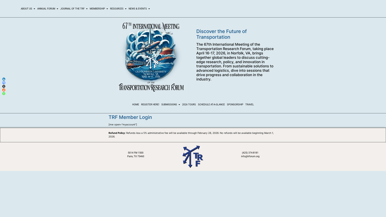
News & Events (138, 8)
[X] (3, 86)
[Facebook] (3, 82)
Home (135, 104)
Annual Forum (46, 8)
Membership (97, 8)
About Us (26, 8)
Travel (249, 104)
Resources (116, 8)
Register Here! (150, 104)
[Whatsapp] (3, 93)
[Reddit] (3, 89)
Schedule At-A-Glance (211, 104)
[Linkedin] (3, 79)
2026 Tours (189, 104)
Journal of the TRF (72, 8)
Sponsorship (235, 104)
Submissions (169, 104)
